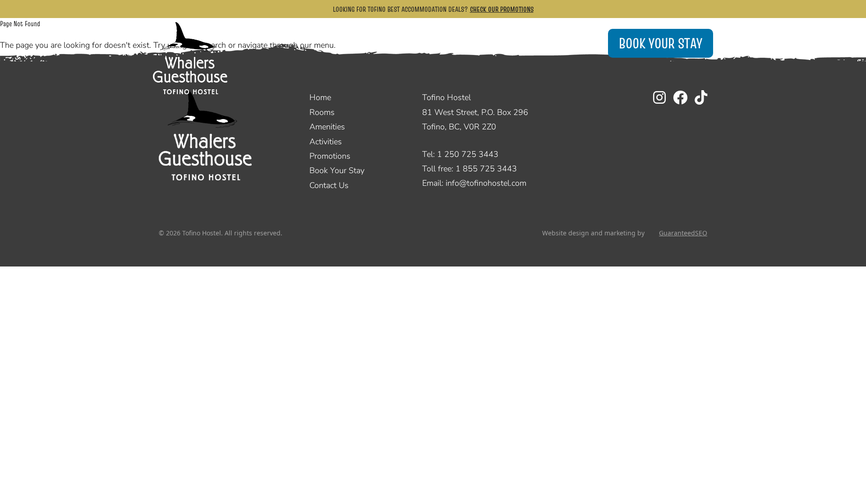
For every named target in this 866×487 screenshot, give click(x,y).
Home (320, 97)
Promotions (329, 156)
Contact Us (329, 185)
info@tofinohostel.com (486, 183)
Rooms (275, 41)
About (513, 41)
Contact (570, 41)
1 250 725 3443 (467, 154)
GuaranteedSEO (683, 233)
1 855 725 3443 (486, 168)
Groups (330, 41)
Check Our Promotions (502, 9)
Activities (325, 141)
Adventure (452, 41)
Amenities (391, 41)
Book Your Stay (660, 43)
